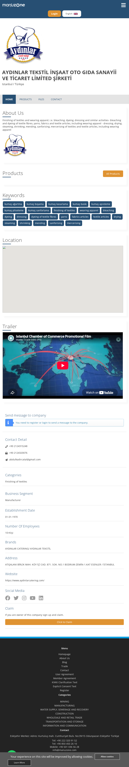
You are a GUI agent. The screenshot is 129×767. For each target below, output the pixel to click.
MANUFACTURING (64, 705)
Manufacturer (13, 500)
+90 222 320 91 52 (67, 740)
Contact (64, 670)
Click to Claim (64, 622)
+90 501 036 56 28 (69, 746)
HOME (9, 99)
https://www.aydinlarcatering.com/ (24, 580)
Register (64, 690)
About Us (64, 658)
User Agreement (64, 674)
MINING (64, 701)
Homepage (64, 654)
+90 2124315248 (18, 446)
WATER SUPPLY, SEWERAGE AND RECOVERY (64, 709)
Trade (64, 666)
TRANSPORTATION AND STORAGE (64, 721)
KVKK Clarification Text (64, 682)
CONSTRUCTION (64, 713)
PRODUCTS (25, 99)
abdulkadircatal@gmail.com (25, 459)
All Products (113, 173)
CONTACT (56, 99)
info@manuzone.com (64, 750)
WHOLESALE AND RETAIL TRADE (64, 717)
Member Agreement (64, 678)
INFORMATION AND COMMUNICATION (64, 725)
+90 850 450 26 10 (67, 743)
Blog (64, 662)
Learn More (19, 762)
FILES (41, 99)
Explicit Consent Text (64, 686)
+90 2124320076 (18, 452)
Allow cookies (107, 756)
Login (54, 13)
